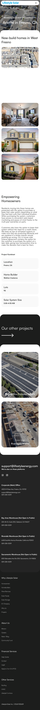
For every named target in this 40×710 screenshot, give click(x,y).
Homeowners (5, 584)
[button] (36, 3)
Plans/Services (6, 591)
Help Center (5, 657)
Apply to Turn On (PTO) (8, 669)
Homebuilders (5, 587)
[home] (10, 2)
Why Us (3, 608)
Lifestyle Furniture (6, 693)
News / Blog (5, 636)
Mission (3, 629)
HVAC (3, 689)
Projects (4, 612)
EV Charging (5, 604)
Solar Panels (5, 596)
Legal (3, 665)
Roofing (3, 685)
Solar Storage (5, 600)
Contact (3, 661)
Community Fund (6, 640)
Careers (3, 633)
